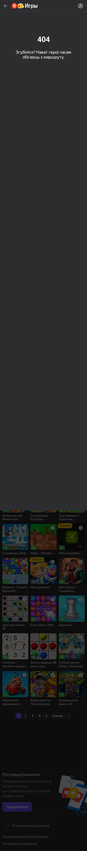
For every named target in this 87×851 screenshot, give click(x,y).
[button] (43, 425)
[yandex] (25, 6)
